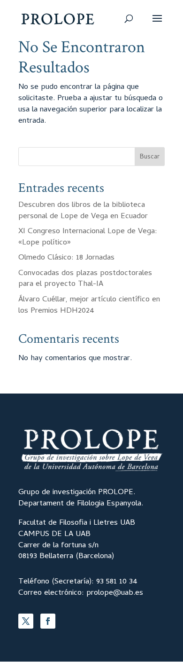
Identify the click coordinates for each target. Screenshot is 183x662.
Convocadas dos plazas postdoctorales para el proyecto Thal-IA (85, 279)
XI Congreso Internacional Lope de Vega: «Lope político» (87, 237)
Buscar (150, 157)
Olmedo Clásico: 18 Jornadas (66, 258)
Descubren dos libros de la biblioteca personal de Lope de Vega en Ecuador (83, 211)
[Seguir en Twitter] (25, 621)
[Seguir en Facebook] (47, 621)
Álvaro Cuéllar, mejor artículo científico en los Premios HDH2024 (89, 305)
